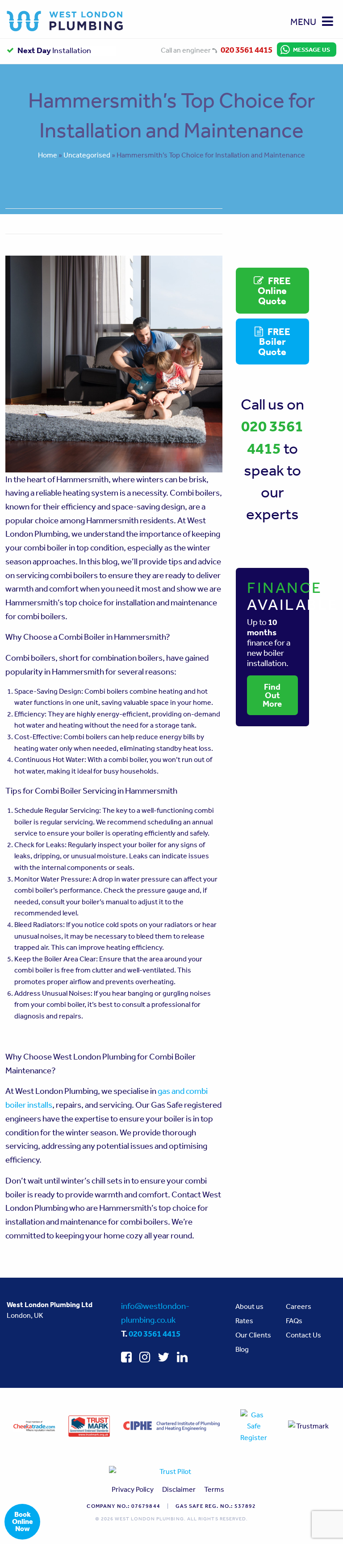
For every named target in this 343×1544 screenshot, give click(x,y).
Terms (214, 1489)
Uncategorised (86, 154)
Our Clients (253, 1334)
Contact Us (303, 1334)
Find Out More (272, 695)
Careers (298, 1306)
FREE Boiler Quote (274, 341)
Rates (244, 1320)
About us (249, 1306)
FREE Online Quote (274, 290)
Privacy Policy (133, 1489)
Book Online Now (22, 1521)
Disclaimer (179, 1489)
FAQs (294, 1320)
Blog (242, 1349)
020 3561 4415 (246, 49)
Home (47, 154)
